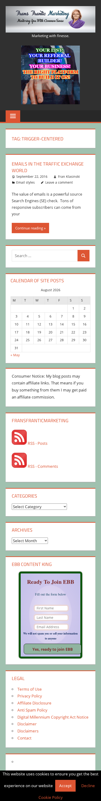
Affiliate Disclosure (34, 703)
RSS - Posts (37, 443)
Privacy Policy (29, 696)
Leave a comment (59, 182)
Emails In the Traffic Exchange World (48, 167)
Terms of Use (29, 689)
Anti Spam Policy (32, 710)
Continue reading (29, 228)
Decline (88, 785)
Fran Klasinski (69, 176)
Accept (65, 785)
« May (15, 355)
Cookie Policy (51, 797)
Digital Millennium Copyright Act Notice (53, 717)
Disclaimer (27, 724)
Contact (24, 738)
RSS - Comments (42, 466)
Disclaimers (28, 731)
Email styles (25, 182)
